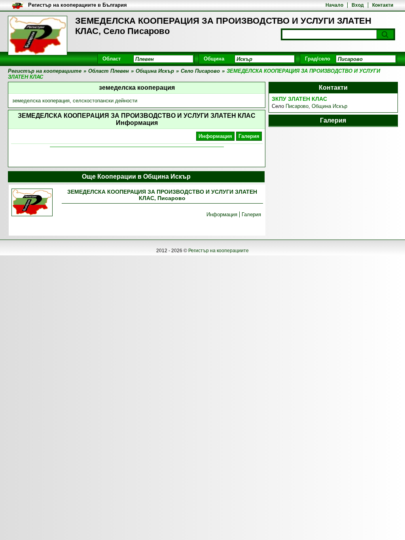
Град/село (317, 59)
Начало (334, 5)
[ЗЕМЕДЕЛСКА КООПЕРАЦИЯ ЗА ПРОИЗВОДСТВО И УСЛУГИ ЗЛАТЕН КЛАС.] (32, 203)
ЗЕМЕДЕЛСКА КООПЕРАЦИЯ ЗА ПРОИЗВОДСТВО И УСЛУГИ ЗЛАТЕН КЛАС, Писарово (162, 195)
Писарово (297, 106)
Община (214, 59)
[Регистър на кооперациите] (37, 35)
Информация (215, 136)
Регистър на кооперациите (218, 250)
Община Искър (329, 106)
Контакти (382, 5)
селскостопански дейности (105, 101)
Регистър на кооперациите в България (77, 5)
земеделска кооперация (41, 101)
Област (111, 59)
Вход (358, 5)
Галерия (248, 136)
